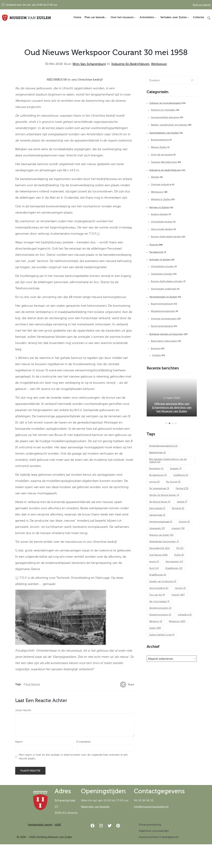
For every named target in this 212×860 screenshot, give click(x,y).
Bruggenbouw (158, 475)
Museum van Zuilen (161, 535)
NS (179, 548)
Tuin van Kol (157, 595)
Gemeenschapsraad (160, 522)
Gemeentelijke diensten (165, 117)
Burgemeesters (160, 139)
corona (154, 482)
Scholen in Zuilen (159, 259)
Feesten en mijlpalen (163, 110)
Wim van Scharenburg (89, 64)
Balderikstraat (157, 452)
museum (178, 528)
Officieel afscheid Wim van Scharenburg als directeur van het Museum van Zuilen (172, 407)
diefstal (182, 502)
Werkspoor (159, 64)
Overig (153, 244)
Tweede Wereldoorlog (164, 162)
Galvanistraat (157, 515)
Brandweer (156, 468)
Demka (155, 177)
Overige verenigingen (164, 318)
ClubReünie (180, 475)
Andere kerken (159, 214)
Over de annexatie (162, 154)
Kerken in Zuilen (159, 207)
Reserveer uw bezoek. (95, 806)
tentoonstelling (158, 588)
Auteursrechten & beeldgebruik (158, 837)
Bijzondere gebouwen (164, 341)
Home (77, 17)
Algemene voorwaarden (154, 830)
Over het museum (122, 17)
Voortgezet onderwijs (164, 288)
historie (184, 522)
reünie (154, 561)
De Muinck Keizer (159, 502)
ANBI (58, 824)
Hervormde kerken (162, 229)
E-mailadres (83, 741)
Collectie (198, 17)
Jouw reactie (23, 710)
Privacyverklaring (150, 824)
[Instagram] (101, 825)
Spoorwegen (174, 561)
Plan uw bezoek (95, 17)
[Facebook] (93, 825)
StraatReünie (174, 568)
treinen (180, 588)
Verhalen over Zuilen (173, 17)
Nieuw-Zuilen (159, 147)
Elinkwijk (178, 508)
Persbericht (156, 252)
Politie (179, 555)
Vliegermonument (160, 615)
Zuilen (155, 628)
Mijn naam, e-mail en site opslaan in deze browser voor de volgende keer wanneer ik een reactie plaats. (73, 756)
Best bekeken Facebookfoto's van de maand (168, 460)
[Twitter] (110, 825)
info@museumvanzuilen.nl (151, 806)
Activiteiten (147, 17)
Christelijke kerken (162, 221)
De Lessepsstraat (159, 488)
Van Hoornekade (159, 601)
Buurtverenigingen (162, 303)
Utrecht (178, 595)
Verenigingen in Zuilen (163, 297)
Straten (156, 355)
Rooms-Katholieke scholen (167, 281)
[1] (98, 233)
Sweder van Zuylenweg (162, 581)
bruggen (176, 468)
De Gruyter (173, 482)
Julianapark (157, 528)
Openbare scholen (162, 274)
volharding (185, 615)
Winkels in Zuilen (161, 199)
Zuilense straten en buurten (166, 334)
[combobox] (172, 658)
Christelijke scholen (162, 266)
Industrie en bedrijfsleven (130, 64)
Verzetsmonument (160, 608)
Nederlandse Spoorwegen (164, 541)
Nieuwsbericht (159, 548)
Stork (154, 568)
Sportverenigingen (162, 326)
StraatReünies (157, 575)
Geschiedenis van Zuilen (164, 133)
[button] (166, 423)
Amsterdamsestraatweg (163, 446)
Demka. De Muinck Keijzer (164, 495)
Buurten (155, 348)
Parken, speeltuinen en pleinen (169, 124)
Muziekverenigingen (163, 311)
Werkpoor (155, 621)
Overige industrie (161, 184)
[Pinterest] (118, 825)
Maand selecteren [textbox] (160, 658)
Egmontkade (157, 508)
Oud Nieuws (32, 684)
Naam (19, 741)
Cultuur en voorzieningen (165, 103)
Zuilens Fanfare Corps (161, 635)
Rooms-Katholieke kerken (166, 236)
